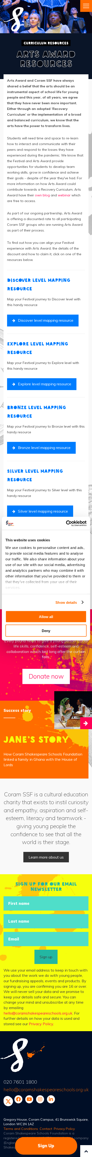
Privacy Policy (41, 1023)
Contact (46, 1129)
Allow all (46, 617)
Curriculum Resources (46, 43)
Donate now (46, 676)
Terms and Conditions (21, 1129)
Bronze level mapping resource (44, 447)
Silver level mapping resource (43, 511)
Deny (46, 630)
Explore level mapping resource (44, 384)
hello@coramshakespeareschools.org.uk (38, 1013)
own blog (42, 195)
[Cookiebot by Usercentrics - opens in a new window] (66, 523)
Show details (66, 602)
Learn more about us (46, 857)
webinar (64, 195)
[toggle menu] (86, 6)
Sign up (46, 956)
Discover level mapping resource (45, 320)
